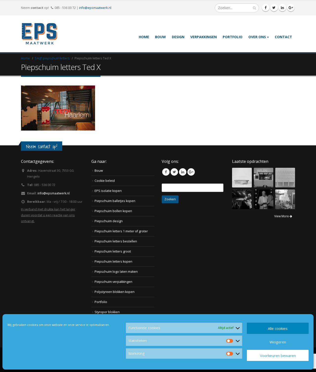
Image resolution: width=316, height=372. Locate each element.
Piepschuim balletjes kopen (115, 201)
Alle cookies (278, 328)
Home (144, 36)
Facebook (166, 172)
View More (282, 216)
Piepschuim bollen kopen (113, 211)
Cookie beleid (105, 181)
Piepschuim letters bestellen (116, 241)
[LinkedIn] (282, 7)
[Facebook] (265, 7)
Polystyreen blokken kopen (115, 292)
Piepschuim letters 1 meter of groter (121, 231)
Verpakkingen (203, 36)
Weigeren (278, 341)
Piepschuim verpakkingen (113, 282)
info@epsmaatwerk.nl (95, 7)
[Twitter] (274, 7)
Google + (191, 172)
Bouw (160, 36)
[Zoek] (254, 8)
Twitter (174, 172)
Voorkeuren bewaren (278, 355)
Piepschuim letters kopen (113, 261)
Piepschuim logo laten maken (116, 272)
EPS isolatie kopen (108, 191)
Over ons (257, 36)
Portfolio (232, 36)
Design (178, 36)
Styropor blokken (107, 312)
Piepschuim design (109, 221)
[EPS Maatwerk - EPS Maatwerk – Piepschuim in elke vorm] (39, 33)
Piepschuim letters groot (113, 251)
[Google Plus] (291, 7)
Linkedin (182, 172)
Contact (283, 36)
